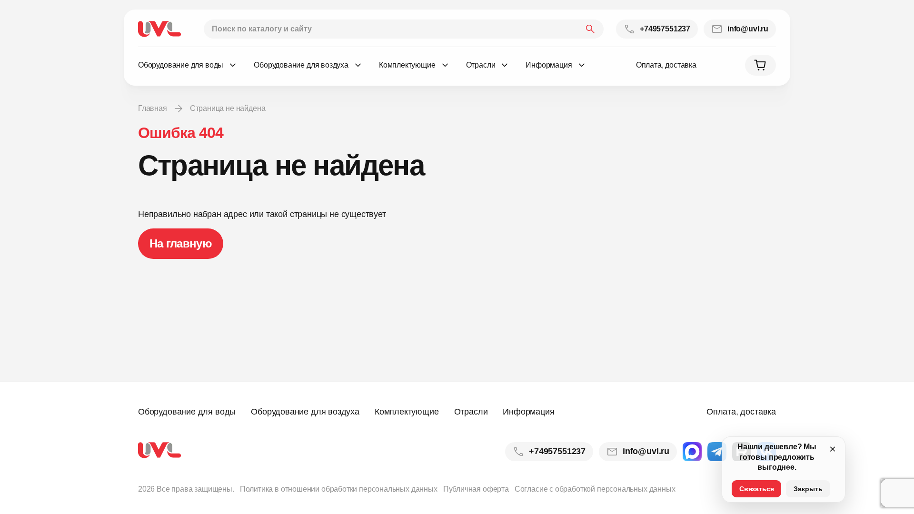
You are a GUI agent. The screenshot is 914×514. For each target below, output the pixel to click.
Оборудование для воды (187, 411)
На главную (180, 243)
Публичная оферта (476, 489)
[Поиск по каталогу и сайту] (404, 29)
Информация (528, 411)
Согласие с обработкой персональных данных (595, 489)
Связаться (756, 489)
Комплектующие (407, 411)
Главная (152, 108)
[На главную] (159, 29)
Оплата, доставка (666, 65)
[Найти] (590, 29)
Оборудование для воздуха (305, 411)
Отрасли (471, 411)
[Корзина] (760, 65)
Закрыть (808, 489)
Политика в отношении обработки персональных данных (338, 489)
